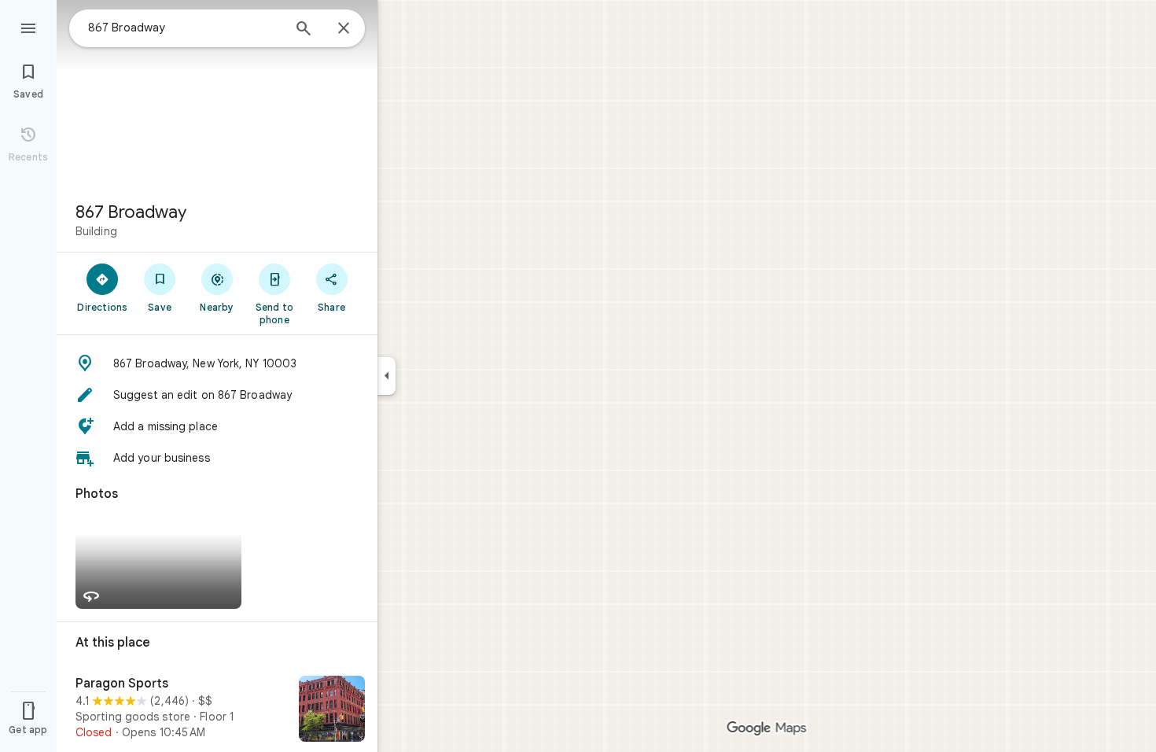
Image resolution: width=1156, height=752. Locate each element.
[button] (217, 363)
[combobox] (185, 27)
